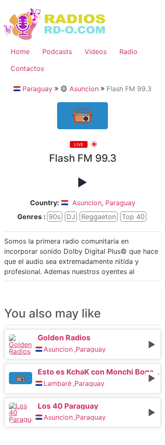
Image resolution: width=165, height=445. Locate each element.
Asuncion (84, 88)
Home (20, 51)
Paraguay (37, 88)
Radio (128, 51)
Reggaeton (98, 216)
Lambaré (58, 383)
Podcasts (57, 51)
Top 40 (133, 216)
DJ (70, 216)
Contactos (27, 68)
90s (54, 216)
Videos (96, 51)
